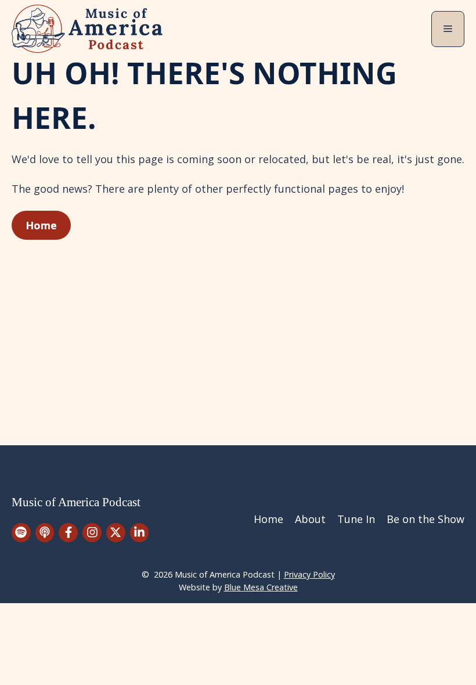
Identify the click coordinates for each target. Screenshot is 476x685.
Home (41, 225)
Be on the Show (425, 519)
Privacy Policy (309, 574)
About (310, 519)
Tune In (356, 519)
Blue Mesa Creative (261, 587)
